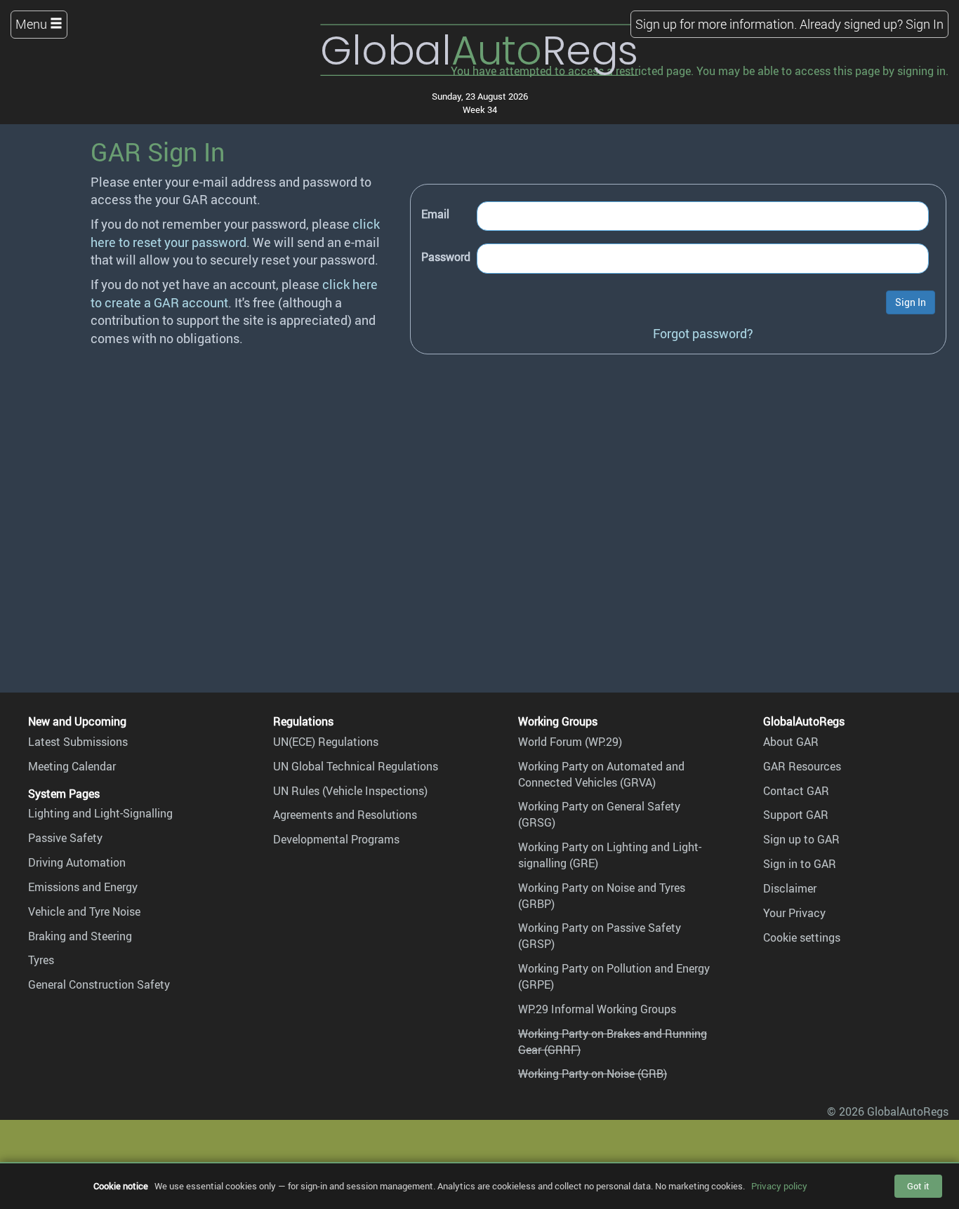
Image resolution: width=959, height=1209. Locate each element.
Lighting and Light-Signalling (100, 813)
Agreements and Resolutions (345, 814)
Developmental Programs (336, 839)
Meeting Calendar (72, 766)
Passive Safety (65, 838)
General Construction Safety (99, 984)
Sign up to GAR (801, 839)
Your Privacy (794, 913)
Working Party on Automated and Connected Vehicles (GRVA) (601, 774)
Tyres (41, 960)
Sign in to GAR (799, 863)
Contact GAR (796, 791)
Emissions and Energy (83, 887)
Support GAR (795, 814)
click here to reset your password (235, 232)
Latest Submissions (78, 741)
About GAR (791, 741)
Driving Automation (77, 862)
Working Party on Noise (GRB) (592, 1073)
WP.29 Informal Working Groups (597, 1009)
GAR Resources (802, 766)
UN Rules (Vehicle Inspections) (350, 791)
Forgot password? (703, 333)
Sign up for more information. (716, 23)
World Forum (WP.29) (570, 741)
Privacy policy (779, 1186)
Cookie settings (801, 937)
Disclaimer (789, 888)
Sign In (925, 23)
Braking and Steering (80, 936)
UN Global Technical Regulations (355, 766)
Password (445, 257)
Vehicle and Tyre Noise (84, 911)
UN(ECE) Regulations (325, 741)
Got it (918, 1186)
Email (435, 214)
